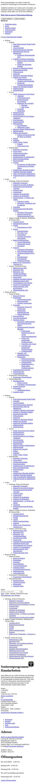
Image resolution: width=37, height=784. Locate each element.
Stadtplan (16, 140)
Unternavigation (10, 30)
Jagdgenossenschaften (20, 153)
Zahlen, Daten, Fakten (20, 142)
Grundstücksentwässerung (21, 370)
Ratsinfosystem (10, 723)
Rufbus (15, 138)
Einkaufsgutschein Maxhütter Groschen (22, 604)
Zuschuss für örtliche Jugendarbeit (24, 237)
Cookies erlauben (19, 19)
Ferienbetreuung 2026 (24, 227)
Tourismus (16, 207)
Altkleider (20, 96)
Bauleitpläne (17, 298)
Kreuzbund (21, 246)
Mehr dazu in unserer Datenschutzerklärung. (16, 15)
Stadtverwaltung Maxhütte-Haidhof (12, 737)
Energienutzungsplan (28, 360)
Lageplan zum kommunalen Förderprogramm (26, 347)
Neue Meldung (22, 125)
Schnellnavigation (11, 24)
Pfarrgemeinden (18, 161)
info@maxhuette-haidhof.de (14, 746)
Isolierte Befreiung (23, 314)
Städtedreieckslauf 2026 (21, 281)
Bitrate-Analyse (22, 383)
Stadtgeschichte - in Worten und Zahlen (22, 614)
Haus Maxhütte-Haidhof (25, 251)
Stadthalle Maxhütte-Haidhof (22, 172)
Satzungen (16, 74)
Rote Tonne (25, 107)
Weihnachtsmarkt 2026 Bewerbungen (20, 287)
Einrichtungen (13, 148)
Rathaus (7, 40)
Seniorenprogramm (23, 261)
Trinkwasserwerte (23, 146)
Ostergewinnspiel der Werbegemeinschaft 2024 (25, 215)
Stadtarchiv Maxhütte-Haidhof (23, 75)
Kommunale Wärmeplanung (18, 375)
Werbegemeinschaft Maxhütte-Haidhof (21, 617)
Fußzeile (7, 33)
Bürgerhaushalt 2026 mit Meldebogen (21, 52)
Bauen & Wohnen (19, 296)
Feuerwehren (17, 151)
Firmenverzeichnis (19, 386)
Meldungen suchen (23, 127)
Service (11, 92)
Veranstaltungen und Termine (22, 283)
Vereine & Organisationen (21, 285)
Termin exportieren (7, 696)
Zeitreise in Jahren (23, 201)
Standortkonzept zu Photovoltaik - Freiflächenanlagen (27, 366)
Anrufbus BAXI (18, 222)
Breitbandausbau (18, 112)
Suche (7, 26)
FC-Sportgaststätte (7, 699)
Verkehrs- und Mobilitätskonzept (23, 354)
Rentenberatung (22, 257)
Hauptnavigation (10, 28)
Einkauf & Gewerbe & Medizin (23, 185)
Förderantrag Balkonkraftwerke (23, 311)
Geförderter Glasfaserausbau (26, 384)
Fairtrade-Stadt (18, 190)
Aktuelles (16, 46)
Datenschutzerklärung (12, 727)
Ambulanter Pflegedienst (25, 249)
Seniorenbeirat (22, 259)
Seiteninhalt (9, 31)
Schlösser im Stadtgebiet (21, 196)
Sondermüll (21, 111)
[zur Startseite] (11, 37)
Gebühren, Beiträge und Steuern (23, 59)
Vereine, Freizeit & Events (17, 266)
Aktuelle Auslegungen (24, 303)
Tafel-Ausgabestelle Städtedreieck (24, 174)
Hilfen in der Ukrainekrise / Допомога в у (22, 263)
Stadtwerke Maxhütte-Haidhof (23, 87)
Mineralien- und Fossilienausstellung (19, 272)
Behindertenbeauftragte (20, 223)
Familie (15, 225)
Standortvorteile (18, 392)
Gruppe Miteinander (23, 242)
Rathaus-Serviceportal (20, 133)
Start (2, 593)
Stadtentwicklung (18, 320)
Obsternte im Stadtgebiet (21, 194)
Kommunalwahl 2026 (20, 70)
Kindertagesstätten (19, 155)
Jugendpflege (21, 235)
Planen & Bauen (10, 292)
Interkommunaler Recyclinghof (22, 100)
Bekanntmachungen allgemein (23, 50)
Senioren (16, 248)
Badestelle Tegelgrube (20, 149)
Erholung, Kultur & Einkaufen (19, 181)
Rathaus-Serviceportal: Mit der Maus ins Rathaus (26, 136)
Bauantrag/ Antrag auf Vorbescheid (24, 308)
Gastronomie (17, 192)
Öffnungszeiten (18, 72)
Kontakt (7, 721)
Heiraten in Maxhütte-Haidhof (23, 68)
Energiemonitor (18, 120)
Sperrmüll (20, 109)
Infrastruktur (17, 388)
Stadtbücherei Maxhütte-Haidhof (23, 170)
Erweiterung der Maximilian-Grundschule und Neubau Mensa (26, 166)
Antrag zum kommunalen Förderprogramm (26, 340)
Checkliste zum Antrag (28, 344)
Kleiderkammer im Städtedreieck (23, 157)
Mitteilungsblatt (18, 131)
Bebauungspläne (22, 301)
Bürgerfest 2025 (18, 270)
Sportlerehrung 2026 (20, 275)
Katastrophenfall (18, 122)
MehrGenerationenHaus (21, 159)
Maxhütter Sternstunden (25, 212)
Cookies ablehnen (7, 19)
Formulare (16, 305)
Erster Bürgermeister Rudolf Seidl (24, 44)
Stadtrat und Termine (20, 77)
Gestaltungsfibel (26, 351)
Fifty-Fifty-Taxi (22, 233)
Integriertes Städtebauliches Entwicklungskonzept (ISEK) (26, 323)
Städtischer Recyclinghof (25, 103)
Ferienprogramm (22, 231)
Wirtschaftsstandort (15, 379)
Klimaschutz (21, 357)
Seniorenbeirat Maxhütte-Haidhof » (12, 712)
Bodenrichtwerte (18, 372)
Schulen (15, 162)
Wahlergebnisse (18, 90)
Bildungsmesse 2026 (20, 268)
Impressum (8, 719)
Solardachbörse (26, 362)
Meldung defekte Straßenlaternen (24, 129)
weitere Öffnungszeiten (8, 780)
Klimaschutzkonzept (28, 359)
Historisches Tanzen (23, 244)
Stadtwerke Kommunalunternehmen (25, 84)
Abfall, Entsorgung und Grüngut (23, 94)
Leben (7, 179)
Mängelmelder (18, 124)
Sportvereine (17, 277)
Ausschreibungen (18, 373)
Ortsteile (20, 144)
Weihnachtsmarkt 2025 (20, 290)
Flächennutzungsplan (24, 299)
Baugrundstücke (18, 316)
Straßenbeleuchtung (23, 390)
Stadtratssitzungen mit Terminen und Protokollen (25, 80)
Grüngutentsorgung (23, 98)
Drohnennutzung (18, 114)
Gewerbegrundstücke (20, 318)
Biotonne (24, 105)
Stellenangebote (18, 88)
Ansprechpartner (18, 48)
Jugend (15, 229)
